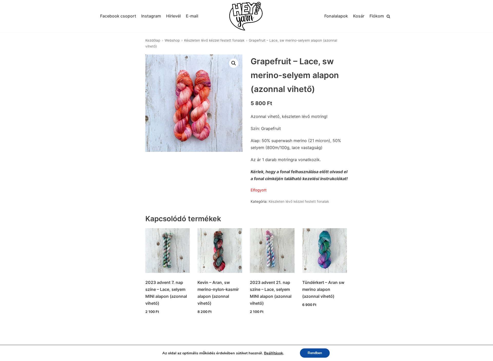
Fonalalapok (336, 15)
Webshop (172, 40)
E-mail (192, 15)
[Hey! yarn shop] (246, 16)
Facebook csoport (118, 15)
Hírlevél (173, 15)
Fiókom (376, 15)
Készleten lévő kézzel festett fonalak (214, 40)
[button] (388, 16)
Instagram (151, 15)
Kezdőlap (152, 40)
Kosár (358, 15)
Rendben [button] (315, 352)
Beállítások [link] (273, 353)
